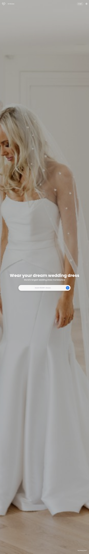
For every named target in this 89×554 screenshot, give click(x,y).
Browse (12, 4)
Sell (80, 4)
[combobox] (44, 288)
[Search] (67, 288)
